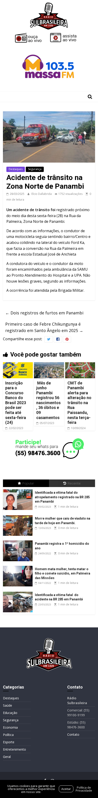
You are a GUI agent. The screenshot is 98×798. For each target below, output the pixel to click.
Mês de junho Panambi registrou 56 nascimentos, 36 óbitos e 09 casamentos (48, 400)
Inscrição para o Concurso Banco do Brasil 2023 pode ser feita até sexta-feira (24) (16, 403)
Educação (10, 713)
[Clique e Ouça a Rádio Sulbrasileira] (31, 34)
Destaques (16, 169)
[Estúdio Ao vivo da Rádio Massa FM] (49, 46)
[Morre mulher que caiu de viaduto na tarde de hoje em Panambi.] (19, 515)
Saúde (7, 705)
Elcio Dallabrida (41, 194)
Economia (10, 727)
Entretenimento (14, 749)
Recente (74, 483)
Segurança (34, 169)
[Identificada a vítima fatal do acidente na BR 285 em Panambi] (19, 592)
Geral (7, 756)
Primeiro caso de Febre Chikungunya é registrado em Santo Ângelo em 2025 (44, 327)
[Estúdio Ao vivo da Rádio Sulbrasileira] (66, 34)
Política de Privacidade (84, 789)
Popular (28, 483)
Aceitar (66, 789)
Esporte (8, 742)
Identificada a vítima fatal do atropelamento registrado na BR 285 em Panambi (62, 497)
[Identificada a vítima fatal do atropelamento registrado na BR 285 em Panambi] (19, 489)
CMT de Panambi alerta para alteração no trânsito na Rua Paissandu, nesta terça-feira (79, 403)
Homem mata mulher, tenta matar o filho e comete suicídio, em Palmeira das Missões (62, 573)
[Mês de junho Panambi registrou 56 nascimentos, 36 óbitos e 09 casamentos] (49, 365)
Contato (73, 734)
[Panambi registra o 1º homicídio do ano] (19, 540)
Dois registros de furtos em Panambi (44, 313)
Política (8, 735)
